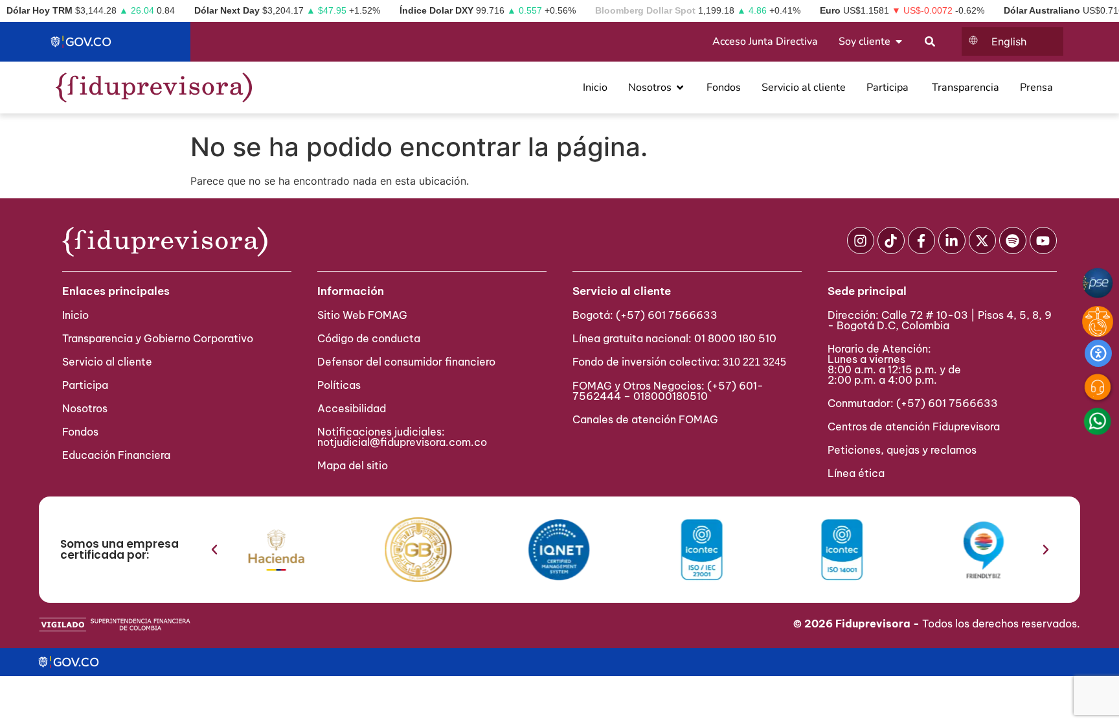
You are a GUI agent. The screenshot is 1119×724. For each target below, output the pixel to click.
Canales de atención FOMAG (647, 419)
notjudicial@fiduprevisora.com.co (402, 442)
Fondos (80, 431)
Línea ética (856, 473)
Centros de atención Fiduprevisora (914, 426)
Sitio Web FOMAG (362, 315)
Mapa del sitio (352, 465)
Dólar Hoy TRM (39, 10)
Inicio (75, 315)
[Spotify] (1012, 240)
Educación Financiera (116, 455)
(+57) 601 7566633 (667, 315)
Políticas (339, 385)
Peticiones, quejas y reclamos (902, 449)
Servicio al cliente (107, 361)
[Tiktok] (891, 240)
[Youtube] (1043, 240)
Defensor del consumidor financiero (406, 361)
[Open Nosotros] (680, 87)
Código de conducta (368, 338)
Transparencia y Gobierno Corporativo (157, 338)
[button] (214, 549)
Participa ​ (86, 385)
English (1008, 41)
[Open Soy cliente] (899, 41)
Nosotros (84, 408)
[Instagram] (860, 240)
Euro (830, 10)
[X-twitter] (982, 240)
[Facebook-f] (921, 240)
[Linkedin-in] (952, 240)
